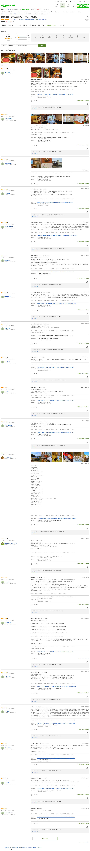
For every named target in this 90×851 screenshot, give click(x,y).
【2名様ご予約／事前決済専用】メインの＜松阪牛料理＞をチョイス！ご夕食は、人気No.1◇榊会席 (56, 817)
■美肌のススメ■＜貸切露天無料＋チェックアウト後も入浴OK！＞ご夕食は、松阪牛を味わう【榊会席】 (56, 686)
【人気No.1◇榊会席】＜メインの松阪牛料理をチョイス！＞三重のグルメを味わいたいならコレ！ (55, 272)
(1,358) (51, 25)
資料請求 (39, 847)
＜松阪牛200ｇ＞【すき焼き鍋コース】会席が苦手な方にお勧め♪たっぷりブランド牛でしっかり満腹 (56, 723)
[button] (8, 58)
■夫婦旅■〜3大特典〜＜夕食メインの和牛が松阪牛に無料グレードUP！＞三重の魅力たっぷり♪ (55, 202)
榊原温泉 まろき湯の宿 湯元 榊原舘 (19, 17)
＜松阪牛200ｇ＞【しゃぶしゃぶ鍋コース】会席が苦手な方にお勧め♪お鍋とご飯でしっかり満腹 (55, 94)
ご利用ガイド (59, 1)
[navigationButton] (87, 57)
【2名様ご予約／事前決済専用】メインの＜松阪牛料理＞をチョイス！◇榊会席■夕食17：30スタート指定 (57, 235)
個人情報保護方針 (14, 847)
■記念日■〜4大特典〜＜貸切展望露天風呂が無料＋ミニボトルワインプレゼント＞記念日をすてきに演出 (56, 303)
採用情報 (30, 847)
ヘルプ (54, 1)
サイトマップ (65, 1)
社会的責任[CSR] (23, 847)
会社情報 (7, 847)
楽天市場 (79, 1)
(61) (32, 25)
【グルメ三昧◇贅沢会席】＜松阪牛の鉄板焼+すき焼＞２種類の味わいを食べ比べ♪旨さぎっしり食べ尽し (57, 518)
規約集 (34, 847)
